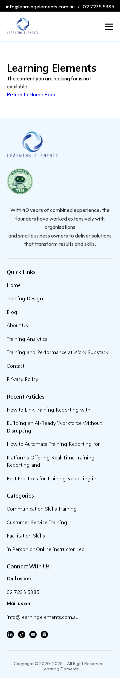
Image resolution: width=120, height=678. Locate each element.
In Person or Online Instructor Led (46, 549)
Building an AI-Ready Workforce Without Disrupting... (54, 427)
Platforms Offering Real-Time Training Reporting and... (51, 461)
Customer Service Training (37, 522)
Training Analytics (27, 339)
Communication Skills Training (42, 509)
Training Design (25, 298)
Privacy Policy (22, 379)
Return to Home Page (32, 94)
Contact (15, 366)
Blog (12, 312)
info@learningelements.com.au (40, 6)
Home (14, 285)
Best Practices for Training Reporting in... (53, 478)
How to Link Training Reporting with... (50, 410)
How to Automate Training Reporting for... (54, 444)
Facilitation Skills (26, 536)
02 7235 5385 (98, 6)
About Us (17, 325)
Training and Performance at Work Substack (57, 352)
